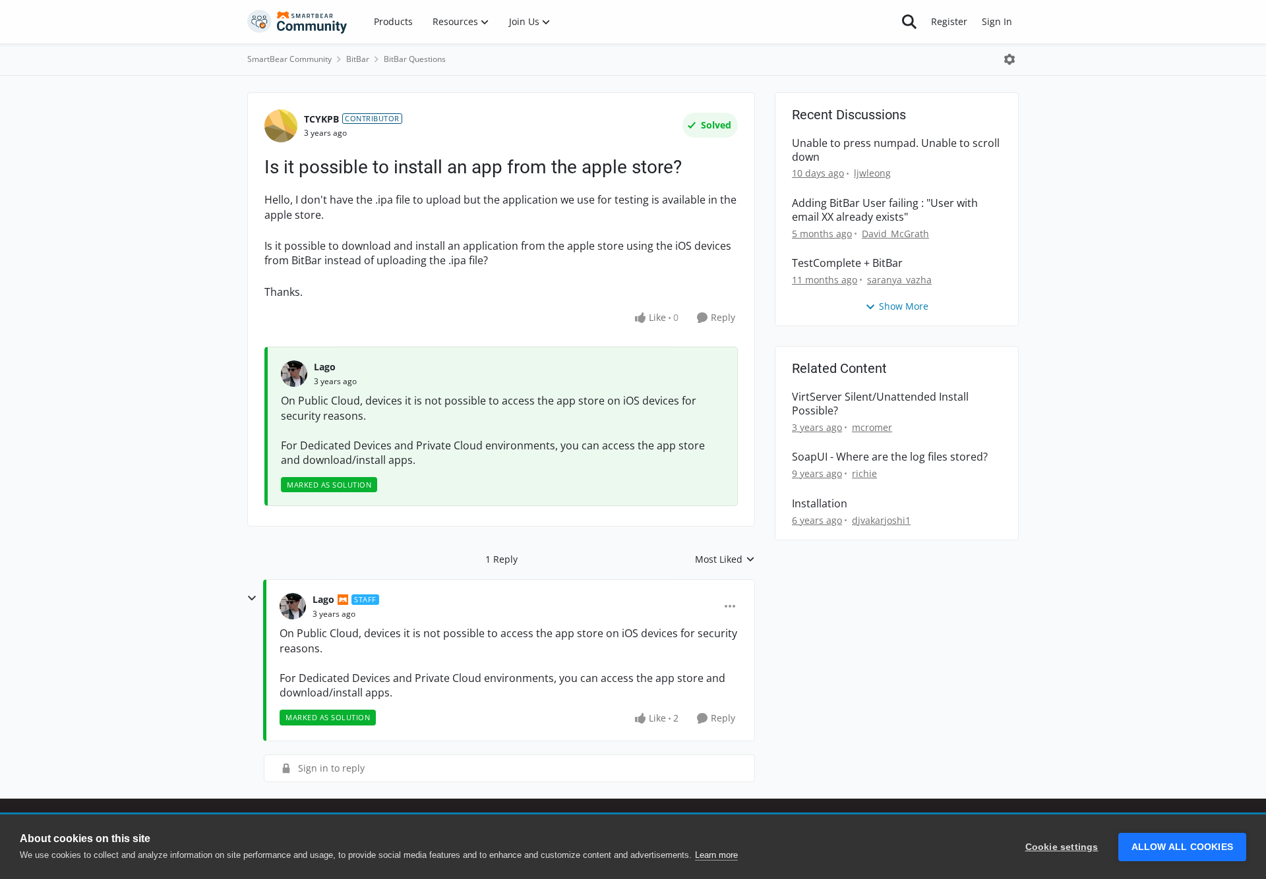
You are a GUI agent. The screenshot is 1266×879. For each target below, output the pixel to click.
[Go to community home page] (297, 22)
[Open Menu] (1009, 59)
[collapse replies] (252, 598)
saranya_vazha (899, 279)
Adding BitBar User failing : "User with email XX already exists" (885, 210)
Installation (819, 504)
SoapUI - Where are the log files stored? (890, 457)
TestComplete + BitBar (847, 263)
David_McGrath (895, 233)
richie (864, 473)
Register (949, 21)
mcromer (872, 427)
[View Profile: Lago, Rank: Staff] (293, 606)
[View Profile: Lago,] (294, 373)
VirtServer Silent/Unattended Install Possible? (880, 404)
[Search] (909, 22)
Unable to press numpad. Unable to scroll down (896, 150)
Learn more (716, 855)
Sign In (997, 21)
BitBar (357, 59)
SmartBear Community (289, 59)
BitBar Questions (415, 59)
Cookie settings (1062, 847)
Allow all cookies (1182, 847)
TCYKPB (321, 119)
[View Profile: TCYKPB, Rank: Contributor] (280, 125)
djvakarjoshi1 (881, 520)
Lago (325, 366)
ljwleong (872, 173)
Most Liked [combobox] (725, 559)
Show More (903, 306)
